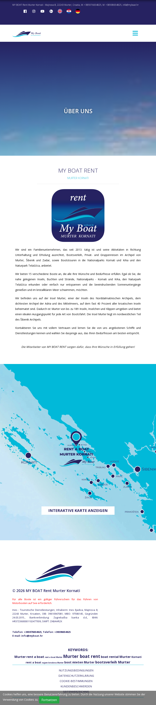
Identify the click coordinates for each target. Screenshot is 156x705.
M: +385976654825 (91, 4)
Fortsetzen (49, 700)
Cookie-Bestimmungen (76, 681)
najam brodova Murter (53, 663)
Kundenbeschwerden (76, 686)
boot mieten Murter (79, 662)
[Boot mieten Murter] (26, 33)
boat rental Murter (116, 656)
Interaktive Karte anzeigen (78, 510)
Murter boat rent (81, 656)
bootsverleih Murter (112, 662)
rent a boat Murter (53, 657)
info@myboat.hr (131, 4)
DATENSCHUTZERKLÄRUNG (76, 675)
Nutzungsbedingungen (76, 670)
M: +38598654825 (112, 4)
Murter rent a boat (29, 656)
